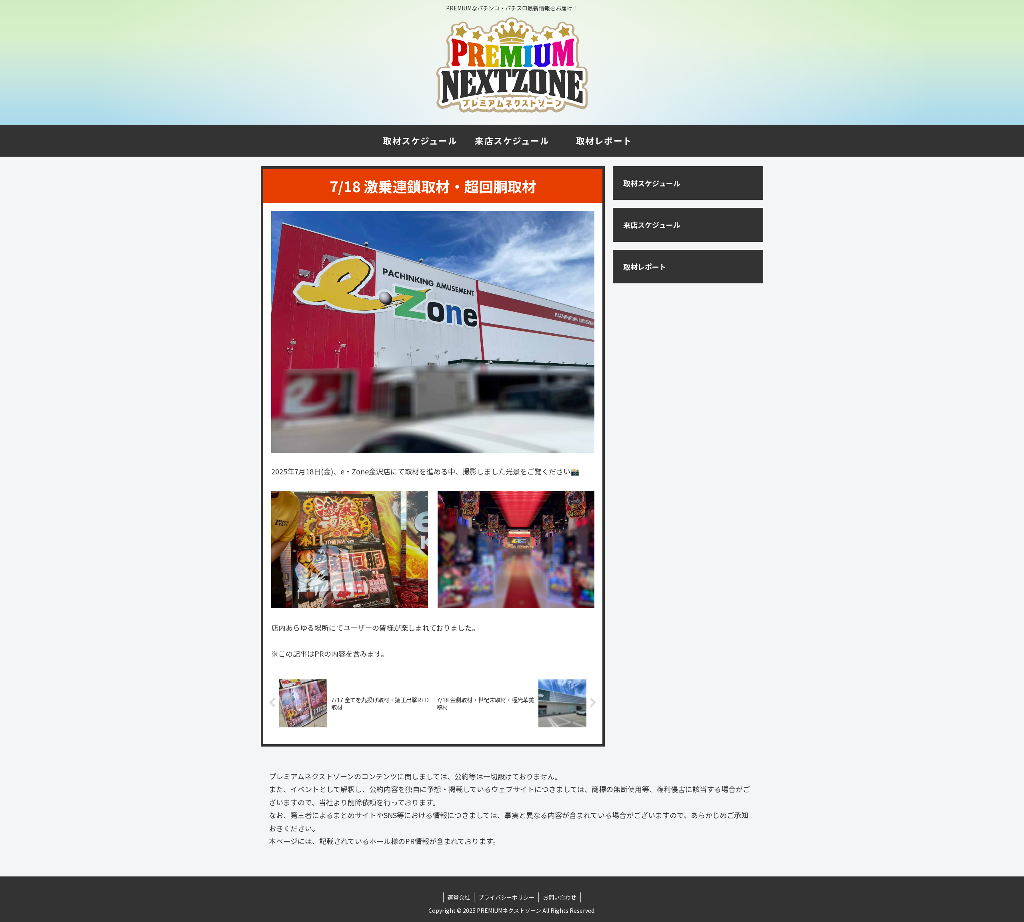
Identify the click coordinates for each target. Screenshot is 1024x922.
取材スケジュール (651, 183)
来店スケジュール (651, 224)
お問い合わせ (559, 897)
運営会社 (459, 897)
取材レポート (644, 266)
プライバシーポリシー (506, 897)
